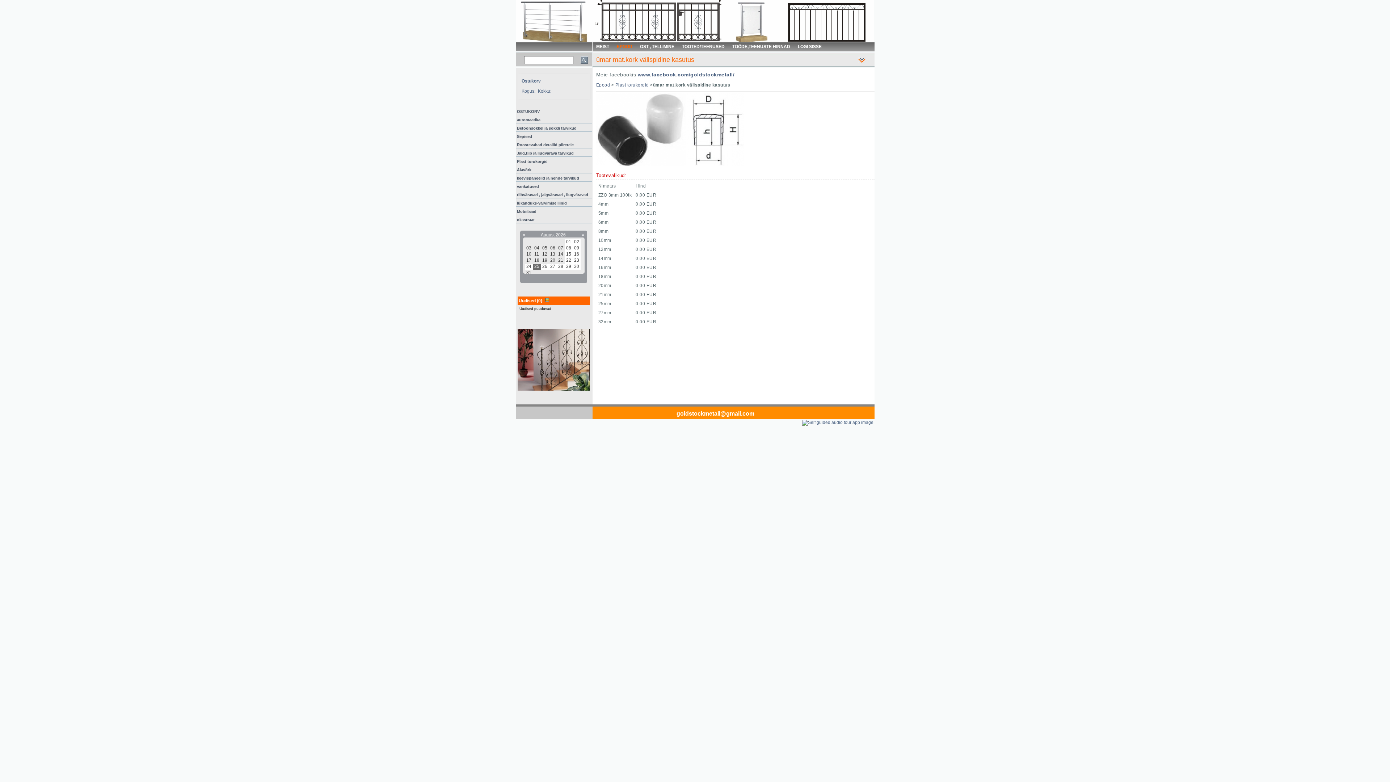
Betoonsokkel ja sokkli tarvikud (547, 128)
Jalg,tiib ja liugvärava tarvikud (545, 153)
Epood (603, 85)
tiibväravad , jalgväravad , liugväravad (552, 195)
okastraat (526, 220)
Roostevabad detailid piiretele (545, 145)
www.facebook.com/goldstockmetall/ (686, 74)
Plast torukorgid (532, 161)
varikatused (528, 186)
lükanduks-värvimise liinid (542, 203)
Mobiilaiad (526, 211)
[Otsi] (584, 60)
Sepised (524, 136)
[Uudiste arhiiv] (547, 300)
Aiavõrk (524, 170)
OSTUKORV (528, 111)
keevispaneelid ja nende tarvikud (548, 178)
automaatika (528, 120)
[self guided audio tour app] (837, 422)
